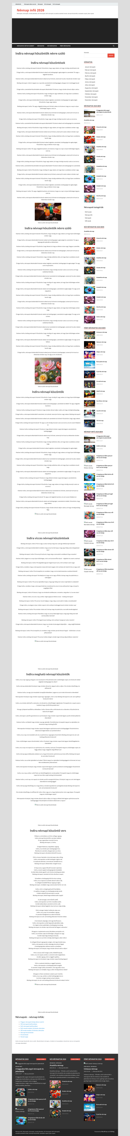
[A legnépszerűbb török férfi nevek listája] (89, 484)
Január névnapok (90, 67)
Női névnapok (47, 4)
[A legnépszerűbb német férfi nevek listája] (89, 559)
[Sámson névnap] (89, 342)
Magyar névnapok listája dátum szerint (32, 1022)
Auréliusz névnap (101, 401)
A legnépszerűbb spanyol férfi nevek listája (104, 466)
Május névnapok (90, 79)
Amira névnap (100, 316)
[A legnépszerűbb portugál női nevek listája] (89, 494)
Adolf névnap (100, 391)
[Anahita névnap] (89, 147)
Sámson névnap (101, 342)
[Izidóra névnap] (89, 446)
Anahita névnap (101, 146)
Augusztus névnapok (91, 88)
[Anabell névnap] (89, 176)
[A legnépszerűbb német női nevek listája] (89, 550)
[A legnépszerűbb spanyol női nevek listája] (89, 456)
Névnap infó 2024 (29, 1073)
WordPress (104, 1131)
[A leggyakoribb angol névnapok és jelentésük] (89, 110)
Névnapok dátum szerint (30, 4)
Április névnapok (90, 76)
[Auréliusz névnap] (89, 401)
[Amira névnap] (89, 317)
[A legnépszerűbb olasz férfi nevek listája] (89, 541)
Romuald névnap (101, 361)
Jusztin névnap (101, 411)
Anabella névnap (101, 166)
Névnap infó (88, 215)
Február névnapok (90, 70)
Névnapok (40, 4)
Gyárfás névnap (101, 371)
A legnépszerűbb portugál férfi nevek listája (104, 504)
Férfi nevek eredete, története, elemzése (32, 1028)
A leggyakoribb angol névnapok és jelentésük (103, 111)
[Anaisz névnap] (89, 137)
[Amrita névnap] (89, 196)
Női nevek (88, 221)
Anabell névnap (101, 176)
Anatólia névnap (89, 120)
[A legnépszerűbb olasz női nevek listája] (89, 531)
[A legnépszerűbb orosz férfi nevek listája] (89, 522)
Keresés (86, 52)
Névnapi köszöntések (26, 1032)
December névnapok (91, 100)
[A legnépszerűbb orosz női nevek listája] (89, 512)
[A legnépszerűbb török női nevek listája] (89, 474)
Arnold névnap (101, 381)
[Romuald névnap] (89, 362)
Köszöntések (24, 1034)
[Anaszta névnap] (89, 127)
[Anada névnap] (89, 156)
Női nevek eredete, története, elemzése (32, 1030)
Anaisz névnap (101, 137)
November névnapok (91, 97)
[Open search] (113, 46)
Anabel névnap (101, 186)
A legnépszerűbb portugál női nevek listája (104, 495)
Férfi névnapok (56, 4)
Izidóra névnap (101, 446)
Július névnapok (90, 85)
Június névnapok (90, 82)
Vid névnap (99, 420)
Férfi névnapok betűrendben (29, 1026)
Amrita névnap (101, 196)
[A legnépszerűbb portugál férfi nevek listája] (89, 504)
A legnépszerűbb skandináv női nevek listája (105, 570)
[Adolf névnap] (89, 391)
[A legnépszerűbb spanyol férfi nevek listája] (89, 465)
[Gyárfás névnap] (89, 371)
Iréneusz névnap (101, 332)
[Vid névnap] (89, 420)
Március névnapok (90, 73)
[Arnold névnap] (89, 381)
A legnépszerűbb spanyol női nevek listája (104, 456)
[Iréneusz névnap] (89, 332)
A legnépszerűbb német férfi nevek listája (103, 560)
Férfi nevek (88, 212)
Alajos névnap (100, 352)
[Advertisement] (65, 30)
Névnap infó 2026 (30, 10)
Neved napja (24, 1037)
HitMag (112, 1131)
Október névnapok (90, 94)
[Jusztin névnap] (89, 411)
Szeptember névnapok (91, 91)
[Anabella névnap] (89, 166)
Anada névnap (100, 156)
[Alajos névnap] (89, 352)
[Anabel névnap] (89, 186)
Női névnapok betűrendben (28, 1024)
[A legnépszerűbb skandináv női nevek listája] (89, 569)
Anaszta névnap (101, 127)
